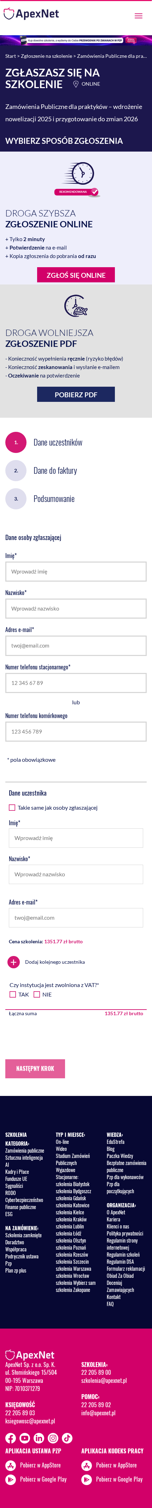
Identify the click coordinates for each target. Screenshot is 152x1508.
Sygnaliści (14, 1185)
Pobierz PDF (76, 395)
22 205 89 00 (96, 1372)
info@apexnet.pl (98, 1413)
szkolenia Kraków (71, 1219)
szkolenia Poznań (71, 1247)
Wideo (61, 1148)
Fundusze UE (16, 1178)
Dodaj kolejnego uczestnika (47, 962)
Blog (111, 1148)
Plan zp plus (15, 1270)
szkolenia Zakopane (73, 1289)
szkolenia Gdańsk (71, 1198)
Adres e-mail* (19, 630)
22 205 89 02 (96, 1404)
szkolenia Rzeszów (72, 1254)
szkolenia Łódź (68, 1233)
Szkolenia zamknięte (23, 1235)
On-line (62, 1141)
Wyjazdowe (65, 1169)
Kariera (113, 1219)
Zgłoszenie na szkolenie (46, 56)
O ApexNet (116, 1212)
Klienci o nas (118, 1226)
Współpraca (16, 1249)
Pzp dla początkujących (120, 1187)
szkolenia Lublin (70, 1226)
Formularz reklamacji (126, 1268)
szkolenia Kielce (70, 1212)
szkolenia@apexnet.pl (104, 1380)
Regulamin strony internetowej (122, 1244)
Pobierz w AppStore (40, 1465)
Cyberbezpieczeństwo (24, 1199)
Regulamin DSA (120, 1261)
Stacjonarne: (67, 1177)
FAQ (110, 1303)
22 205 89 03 (20, 1413)
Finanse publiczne (20, 1206)
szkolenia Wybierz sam (76, 1282)
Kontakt (114, 1296)
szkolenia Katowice (72, 1205)
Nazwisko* (16, 593)
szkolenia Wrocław (72, 1275)
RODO (10, 1192)
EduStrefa (115, 1141)
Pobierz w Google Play (43, 1479)
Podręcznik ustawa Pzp (22, 1259)
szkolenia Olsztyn (71, 1240)
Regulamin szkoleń (123, 1254)
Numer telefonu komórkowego (36, 716)
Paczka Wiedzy (120, 1155)
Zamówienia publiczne (24, 1150)
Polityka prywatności (125, 1233)
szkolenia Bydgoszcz (73, 1191)
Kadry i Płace (17, 1171)
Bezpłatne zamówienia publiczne (126, 1166)
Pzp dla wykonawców (125, 1177)
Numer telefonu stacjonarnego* (37, 667)
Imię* (11, 556)
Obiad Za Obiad (120, 1275)
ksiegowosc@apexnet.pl (30, 1421)
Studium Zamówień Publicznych (73, 1159)
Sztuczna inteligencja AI (24, 1161)
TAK (23, 994)
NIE (47, 994)
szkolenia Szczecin (72, 1261)
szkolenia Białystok (72, 1184)
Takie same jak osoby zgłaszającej (58, 807)
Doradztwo (14, 1242)
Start (10, 56)
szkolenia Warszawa (73, 1268)
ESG (8, 1214)
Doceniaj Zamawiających (120, 1286)
